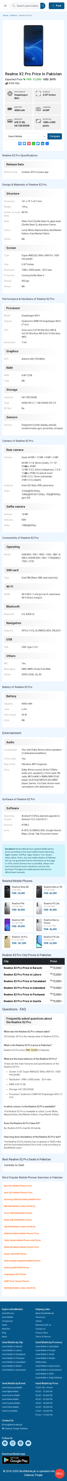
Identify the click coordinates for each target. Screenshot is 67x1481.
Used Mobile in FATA (44, 1374)
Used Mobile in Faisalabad (13, 1362)
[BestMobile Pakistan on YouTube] (28, 1443)
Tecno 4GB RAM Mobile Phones (18, 1213)
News (4, 1337)
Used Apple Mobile (10, 1391)
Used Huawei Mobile (11, 1403)
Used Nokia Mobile (10, 1399)
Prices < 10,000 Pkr (44, 1415)
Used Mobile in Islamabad (47, 1346)
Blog (4, 1333)
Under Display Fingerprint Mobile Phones (22, 1261)
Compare (55, 136)
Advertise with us (43, 1325)
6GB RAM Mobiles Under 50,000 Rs (19, 1227)
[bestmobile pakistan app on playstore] (33, 1460)
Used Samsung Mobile (12, 1387)
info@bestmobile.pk (13, 1425)
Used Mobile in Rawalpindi (13, 1354)
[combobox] (26, 136)
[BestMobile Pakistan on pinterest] (20, 1443)
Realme (13, 15)
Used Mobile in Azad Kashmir (48, 1370)
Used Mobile (7, 1317)
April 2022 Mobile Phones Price (18, 1193)
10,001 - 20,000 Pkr (44, 1411)
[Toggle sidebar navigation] (5, 6)
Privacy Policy (41, 1333)
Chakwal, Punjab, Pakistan (16, 1428)
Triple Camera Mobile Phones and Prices (22, 1240)
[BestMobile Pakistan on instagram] (13, 1443)
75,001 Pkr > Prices (44, 1387)
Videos (38, 1321)
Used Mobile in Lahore (12, 1350)
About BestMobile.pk (44, 1313)
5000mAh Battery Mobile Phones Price (21, 1247)
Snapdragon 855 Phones (15, 1274)
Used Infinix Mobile (10, 1407)
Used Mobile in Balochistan (47, 1366)
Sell (59, 1473)
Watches (6, 1329)
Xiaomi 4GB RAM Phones (15, 1254)
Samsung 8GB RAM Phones (16, 1267)
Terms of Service (43, 1337)
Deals (4, 1325)
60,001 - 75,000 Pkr (44, 1391)
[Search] (42, 6)
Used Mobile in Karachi (12, 1346)
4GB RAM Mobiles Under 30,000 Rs (19, 1288)
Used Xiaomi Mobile (11, 1395)
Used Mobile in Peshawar (13, 1358)
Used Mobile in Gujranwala (14, 1370)
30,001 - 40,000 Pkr (44, 1403)
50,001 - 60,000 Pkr (44, 1395)
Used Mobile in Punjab (45, 1350)
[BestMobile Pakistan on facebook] (5, 1443)
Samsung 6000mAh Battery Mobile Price (22, 1199)
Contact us (40, 1329)
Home (5, 15)
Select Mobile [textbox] (15, 136)
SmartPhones (8, 1313)
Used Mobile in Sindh (44, 1354)
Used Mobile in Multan (12, 1366)
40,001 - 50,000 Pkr (44, 1399)
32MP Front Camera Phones (16, 1281)
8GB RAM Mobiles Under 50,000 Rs (19, 1206)
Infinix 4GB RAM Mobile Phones (18, 1220)
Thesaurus (40, 1317)
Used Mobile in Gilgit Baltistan (48, 1378)
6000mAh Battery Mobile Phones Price (21, 1233)
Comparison (7, 1321)
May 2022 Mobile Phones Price (18, 1186)
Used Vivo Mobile (9, 1411)
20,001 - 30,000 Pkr (44, 1407)
